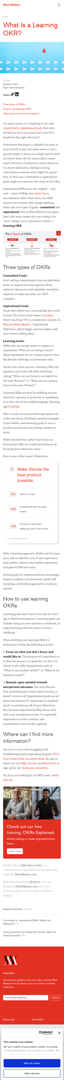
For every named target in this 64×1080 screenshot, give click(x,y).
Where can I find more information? (21, 113)
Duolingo (14, 406)
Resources (49, 763)
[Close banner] (59, 1033)
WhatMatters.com (25, 874)
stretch (48, 315)
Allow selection (32, 1073)
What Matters (11, 4)
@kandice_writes (31, 865)
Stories (32, 763)
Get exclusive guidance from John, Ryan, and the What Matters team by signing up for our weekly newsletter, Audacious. (30, 983)
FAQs (23, 763)
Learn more (15, 851)
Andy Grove (41, 193)
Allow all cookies (32, 1063)
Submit (55, 997)
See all (27, 909)
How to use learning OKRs (17, 108)
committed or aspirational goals (22, 128)
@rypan (34, 882)
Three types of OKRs (14, 104)
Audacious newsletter (35, 768)
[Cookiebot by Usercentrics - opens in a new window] (40, 1033)
